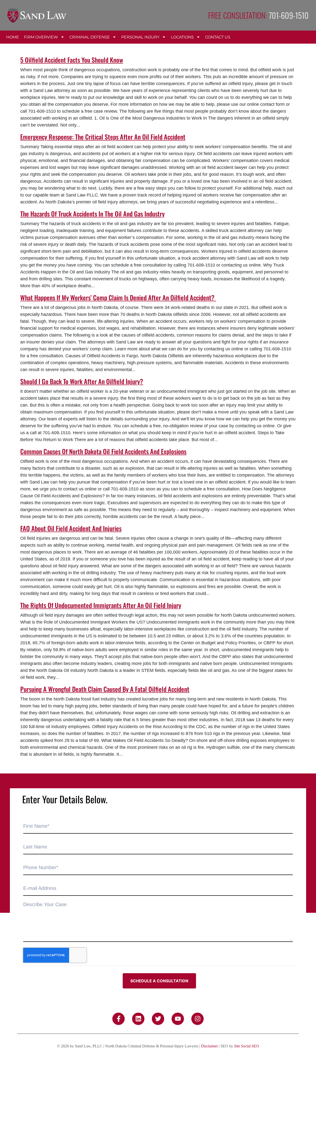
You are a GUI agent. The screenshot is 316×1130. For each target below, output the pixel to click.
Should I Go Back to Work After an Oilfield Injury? (81, 381)
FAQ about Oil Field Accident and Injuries (70, 528)
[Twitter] (158, 1019)
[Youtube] (178, 1019)
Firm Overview (41, 37)
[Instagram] (197, 1019)
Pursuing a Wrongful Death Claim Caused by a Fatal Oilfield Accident (104, 689)
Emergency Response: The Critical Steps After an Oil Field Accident (102, 137)
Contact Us (217, 37)
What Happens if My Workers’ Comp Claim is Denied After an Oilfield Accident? (118, 297)
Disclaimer (209, 1046)
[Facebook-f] (118, 1019)
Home (12, 37)
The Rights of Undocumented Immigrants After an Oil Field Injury (100, 605)
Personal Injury (140, 37)
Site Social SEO (246, 1046)
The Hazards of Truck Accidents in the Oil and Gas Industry (92, 213)
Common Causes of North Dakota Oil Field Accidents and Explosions (103, 451)
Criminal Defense (89, 37)
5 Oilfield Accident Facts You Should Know (71, 60)
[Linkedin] (138, 1019)
